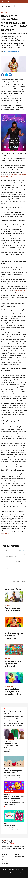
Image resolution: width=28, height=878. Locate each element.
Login (12, 6)
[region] (14, 565)
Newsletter (5, 861)
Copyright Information (8, 869)
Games (5, 823)
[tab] (8, 562)
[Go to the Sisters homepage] (3, 5)
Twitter (6, 74)
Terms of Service (20, 869)
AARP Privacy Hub (6, 873)
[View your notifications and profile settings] (24, 562)
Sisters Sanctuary (7, 858)
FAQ (3, 856)
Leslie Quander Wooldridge (11, 51)
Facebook (2, 74)
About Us (4, 854)
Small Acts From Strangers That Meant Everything (13, 691)
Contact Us (17, 854)
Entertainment (8, 741)
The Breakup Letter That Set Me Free (13, 609)
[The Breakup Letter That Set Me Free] (14, 596)
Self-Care (4, 12)
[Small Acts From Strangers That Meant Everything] (14, 677)
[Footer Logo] (14, 841)
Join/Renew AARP (19, 856)
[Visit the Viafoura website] (21, 581)
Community (5, 860)
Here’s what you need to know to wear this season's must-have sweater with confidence (14, 749)
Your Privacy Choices (18, 873)
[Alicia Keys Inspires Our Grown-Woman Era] (14, 622)
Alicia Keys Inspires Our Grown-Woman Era (14, 636)
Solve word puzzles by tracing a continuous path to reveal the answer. (13, 828)
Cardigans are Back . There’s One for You (11, 744)
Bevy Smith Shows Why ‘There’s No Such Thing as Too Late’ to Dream (14, 23)
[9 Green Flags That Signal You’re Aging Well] (14, 649)
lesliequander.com (5, 533)
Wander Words (9, 825)
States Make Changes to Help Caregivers (13, 771)
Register (22, 550)
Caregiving (7, 794)
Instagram (5, 863)
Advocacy (6, 768)
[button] (26, 5)
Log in (17, 550)
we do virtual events (19, 290)
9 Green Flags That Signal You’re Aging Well (13, 663)
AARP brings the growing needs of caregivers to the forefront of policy (13, 776)
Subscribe (18, 6)
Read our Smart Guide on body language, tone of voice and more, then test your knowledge (14, 802)
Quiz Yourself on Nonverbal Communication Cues (14, 797)
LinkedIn (10, 74)
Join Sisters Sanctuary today (9, 1)
